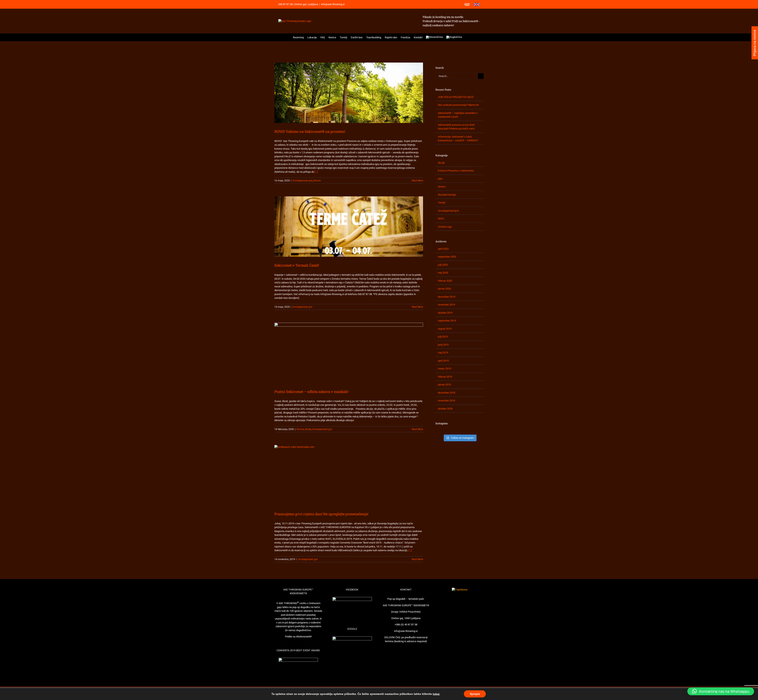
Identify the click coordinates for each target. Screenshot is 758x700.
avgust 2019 (444, 328)
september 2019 (447, 320)
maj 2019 (443, 352)
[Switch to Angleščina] (454, 37)
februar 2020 (445, 280)
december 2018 (446, 392)
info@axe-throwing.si (333, 4)
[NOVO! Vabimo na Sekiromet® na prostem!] (348, 93)
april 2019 (443, 360)
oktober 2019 (445, 312)
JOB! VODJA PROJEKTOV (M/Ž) (456, 97)
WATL (441, 218)
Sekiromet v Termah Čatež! (296, 265)
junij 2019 (443, 344)
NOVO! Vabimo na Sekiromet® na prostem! (309, 131)
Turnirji (441, 202)
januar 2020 (444, 288)
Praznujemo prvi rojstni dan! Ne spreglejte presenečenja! (321, 514)
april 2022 (443, 248)
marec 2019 (444, 368)
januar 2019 (444, 384)
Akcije (308, 429)
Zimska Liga (445, 226)
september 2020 (447, 256)
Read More (417, 180)
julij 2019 (443, 336)
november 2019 (446, 304)
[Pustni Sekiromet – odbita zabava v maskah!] (348, 353)
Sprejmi (475, 693)
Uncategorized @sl (302, 180)
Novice (317, 180)
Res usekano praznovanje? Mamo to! (458, 104)
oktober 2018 (445, 408)
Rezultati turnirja (447, 194)
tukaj (436, 693)
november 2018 (446, 400)
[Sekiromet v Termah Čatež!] (348, 226)
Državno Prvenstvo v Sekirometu (456, 170)
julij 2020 (443, 264)
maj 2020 (443, 272)
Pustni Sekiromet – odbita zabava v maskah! (311, 391)
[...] (316, 171)
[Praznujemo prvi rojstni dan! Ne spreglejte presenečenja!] (348, 475)
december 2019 (446, 296)
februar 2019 (445, 376)
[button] (466, 37)
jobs (440, 178)
